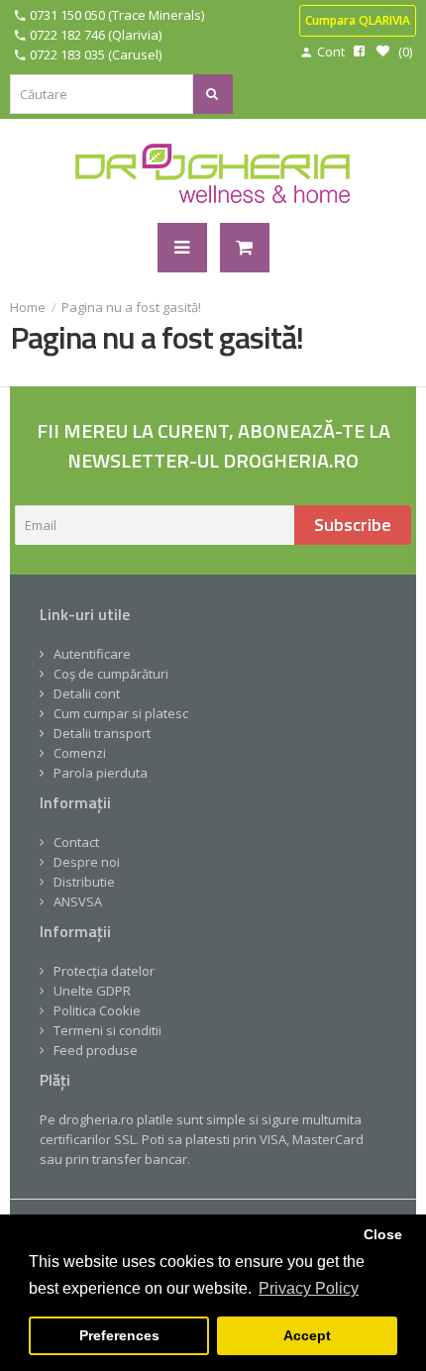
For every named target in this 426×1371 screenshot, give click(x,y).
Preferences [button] (119, 1335)
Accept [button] (307, 1335)
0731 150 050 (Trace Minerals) (117, 15)
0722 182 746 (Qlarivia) (95, 35)
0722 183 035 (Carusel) (95, 54)
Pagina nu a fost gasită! (131, 307)
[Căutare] (213, 94)
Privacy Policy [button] (309, 1288)
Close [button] (383, 1234)
